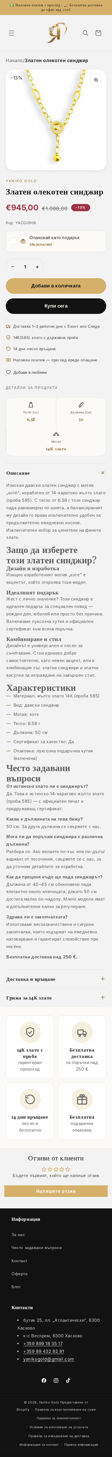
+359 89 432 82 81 (43, 1351)
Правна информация (81, 1445)
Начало (14, 60)
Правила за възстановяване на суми (65, 1410)
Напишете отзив (56, 1191)
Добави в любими (30, 372)
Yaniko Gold (49, 1402)
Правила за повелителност (59, 1418)
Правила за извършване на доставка (58, 1436)
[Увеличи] (96, 80)
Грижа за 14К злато (29, 997)
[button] (11, 33)
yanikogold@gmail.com (48, 1359)
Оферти (19, 1273)
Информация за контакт (39, 1445)
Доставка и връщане (31, 978)
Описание (18, 472)
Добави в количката (55, 286)
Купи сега (56, 306)
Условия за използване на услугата (59, 1427)
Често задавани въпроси (36, 1247)
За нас (18, 1234)
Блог (16, 1286)
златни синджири (60, 667)
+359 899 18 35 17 (43, 1343)
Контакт (19, 1260)
